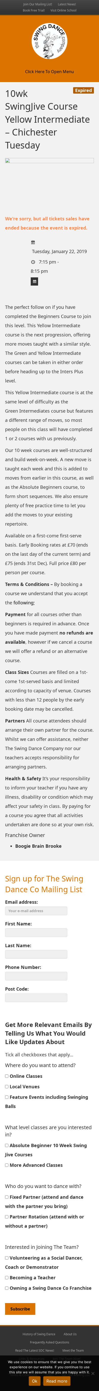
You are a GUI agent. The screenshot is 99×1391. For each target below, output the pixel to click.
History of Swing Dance (39, 1334)
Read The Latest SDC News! (34, 1350)
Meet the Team (73, 1350)
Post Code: (17, 989)
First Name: (18, 924)
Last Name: (18, 945)
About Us (70, 1334)
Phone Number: (23, 967)
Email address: (21, 902)
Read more (56, 1381)
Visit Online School (63, 10)
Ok (34, 1381)
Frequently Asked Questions (49, 1342)
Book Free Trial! (34, 10)
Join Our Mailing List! (37, 4)
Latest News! (67, 4)
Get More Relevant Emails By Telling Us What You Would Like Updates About (48, 1033)
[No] (92, 1373)
